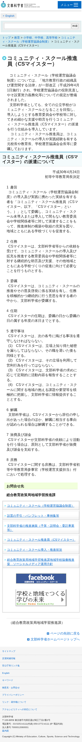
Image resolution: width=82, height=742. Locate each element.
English (9, 15)
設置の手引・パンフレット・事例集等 (33, 515)
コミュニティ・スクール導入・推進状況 (34, 549)
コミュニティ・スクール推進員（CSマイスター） (41, 539)
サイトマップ (8, 651)
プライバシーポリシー (13, 695)
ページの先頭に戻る (65, 633)
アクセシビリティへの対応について (19, 709)
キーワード (7, 680)
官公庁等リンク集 (11, 665)
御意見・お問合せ (11, 687)
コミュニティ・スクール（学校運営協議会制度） (40, 505)
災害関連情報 (8, 658)
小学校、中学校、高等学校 (40, 37)
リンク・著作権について (14, 702)
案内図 (5, 731)
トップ (6, 37)
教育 (17, 37)
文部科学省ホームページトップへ (55, 639)
